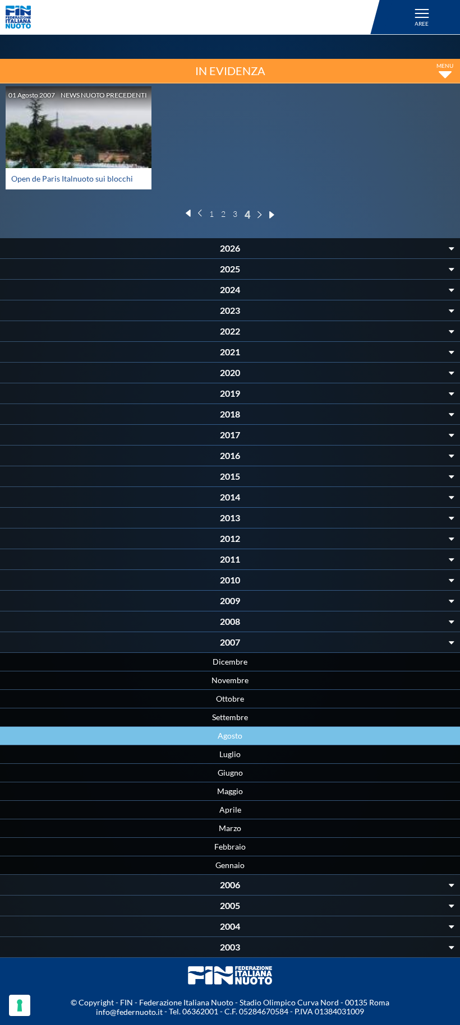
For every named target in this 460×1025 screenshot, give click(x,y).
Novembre (230, 680)
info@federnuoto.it (129, 1012)
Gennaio (230, 865)
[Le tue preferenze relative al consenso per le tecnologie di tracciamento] (19, 1005)
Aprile (230, 809)
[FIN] (194, 17)
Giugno (230, 772)
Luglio (230, 754)
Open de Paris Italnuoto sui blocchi (72, 178)
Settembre (230, 717)
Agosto (230, 735)
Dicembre (230, 661)
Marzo (230, 828)
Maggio (230, 791)
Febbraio (230, 846)
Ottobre (230, 698)
